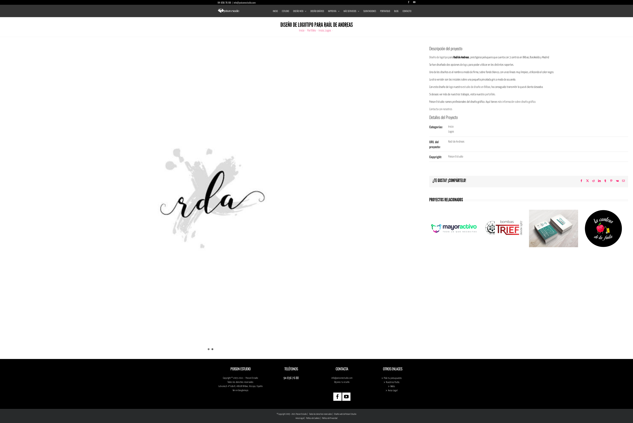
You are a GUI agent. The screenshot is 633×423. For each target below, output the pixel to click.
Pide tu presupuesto (393, 378)
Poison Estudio (455, 156)
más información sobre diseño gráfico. (517, 101)
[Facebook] (337, 397)
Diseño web (338, 414)
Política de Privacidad (329, 418)
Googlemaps (243, 390)
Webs (392, 386)
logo (465, 64)
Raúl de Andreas (456, 141)
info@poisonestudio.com (245, 2)
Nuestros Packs (392, 382)
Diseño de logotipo (438, 57)
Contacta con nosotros (440, 109)
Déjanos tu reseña (341, 382)
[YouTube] (346, 397)
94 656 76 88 (224, 2)
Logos (451, 131)
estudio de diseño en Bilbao (476, 87)
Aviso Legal (393, 390)
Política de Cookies (313, 418)
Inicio (450, 126)
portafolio (490, 94)
